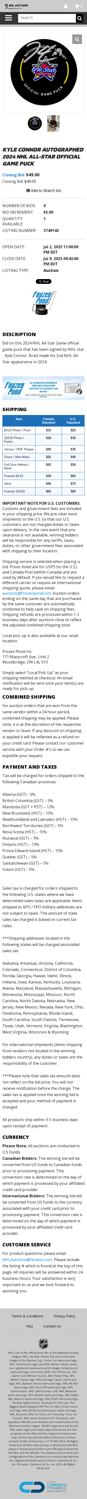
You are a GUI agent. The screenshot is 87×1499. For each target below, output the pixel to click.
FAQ (29, 1326)
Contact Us (52, 1326)
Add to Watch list (45, 190)
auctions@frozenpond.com (26, 593)
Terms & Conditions (27, 1316)
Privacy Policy (64, 1316)
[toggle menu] (8, 18)
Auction (51, 270)
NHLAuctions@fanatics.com (27, 1259)
